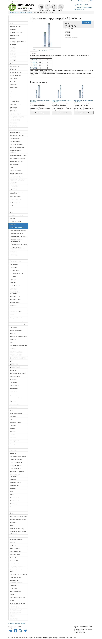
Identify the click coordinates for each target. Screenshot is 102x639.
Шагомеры (12, 494)
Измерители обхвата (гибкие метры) (17, 570)
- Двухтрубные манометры (17, 227)
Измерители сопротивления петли (18, 155)
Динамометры (13, 126)
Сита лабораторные (14, 404)
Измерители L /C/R (14, 563)
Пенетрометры (13, 333)
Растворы (12, 600)
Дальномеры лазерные (15, 113)
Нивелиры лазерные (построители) (15, 292)
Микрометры (13, 279)
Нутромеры (12, 308)
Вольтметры (13, 545)
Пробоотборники (14, 364)
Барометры (12, 53)
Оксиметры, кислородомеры (17, 321)
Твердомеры (13, 431)
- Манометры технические (16, 233)
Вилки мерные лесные (15, 75)
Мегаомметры (13, 252)
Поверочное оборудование (16, 351)
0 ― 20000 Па (33, 68)
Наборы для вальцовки (15, 591)
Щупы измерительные (15, 513)
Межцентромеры (14, 255)
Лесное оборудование (15, 196)
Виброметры (13, 69)
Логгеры (12, 209)
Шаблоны (12, 491)
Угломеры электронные (15, 465)
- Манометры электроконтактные (18, 244)
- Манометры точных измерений (18, 236)
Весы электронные (14, 66)
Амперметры (13, 536)
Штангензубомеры (14, 497)
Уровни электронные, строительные (15, 475)
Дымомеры (12, 129)
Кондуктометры (13, 189)
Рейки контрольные (14, 385)
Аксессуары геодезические (16, 32)
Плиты (11, 342)
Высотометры (13, 84)
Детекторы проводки (15, 120)
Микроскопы (13, 282)
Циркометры (13, 488)
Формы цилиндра (14, 485)
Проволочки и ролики (15, 367)
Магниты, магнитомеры (15, 221)
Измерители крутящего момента (18, 566)
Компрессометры (14, 186)
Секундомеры (13, 401)
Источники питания (14, 164)
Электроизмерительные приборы (18, 519)
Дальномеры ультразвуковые (17, 116)
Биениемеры (13, 57)
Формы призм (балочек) (15, 482)
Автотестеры (13, 23)
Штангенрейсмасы (14, 500)
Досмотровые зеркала (15, 554)
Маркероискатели (14, 585)
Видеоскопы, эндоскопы (15, 72)
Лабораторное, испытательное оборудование (17, 192)
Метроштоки (13, 276)
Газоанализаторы (14, 87)
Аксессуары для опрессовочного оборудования (18, 532)
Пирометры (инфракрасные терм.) (18, 336)
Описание (34, 53)
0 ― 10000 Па (33, 67)
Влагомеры (12, 81)
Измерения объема (14, 138)
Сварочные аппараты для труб (17, 603)
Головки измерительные (16, 104)
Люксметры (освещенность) (16, 215)
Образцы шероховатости (16, 318)
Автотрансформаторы (15, 26)
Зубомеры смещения (15, 132)
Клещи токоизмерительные (16, 173)
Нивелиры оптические (15, 296)
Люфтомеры (13, 218)
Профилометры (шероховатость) (18, 373)
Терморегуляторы (14, 606)
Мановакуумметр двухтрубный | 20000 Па (83, 100)
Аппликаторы (13, 44)
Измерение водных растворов (17, 135)
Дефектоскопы (13, 123)
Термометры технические (16, 444)
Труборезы (12, 616)
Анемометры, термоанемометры (18, 41)
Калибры (12, 167)
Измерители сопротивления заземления (16, 151)
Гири (11, 97)
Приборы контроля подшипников (18, 358)
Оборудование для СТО (15, 311)
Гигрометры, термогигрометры (17, 93)
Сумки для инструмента (15, 422)
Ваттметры (12, 542)
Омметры (12, 594)
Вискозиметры (13, 78)
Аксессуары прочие (14, 35)
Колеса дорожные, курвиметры (17, 179)
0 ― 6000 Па (34, 65)
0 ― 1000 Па (34, 59)
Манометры (12, 224)
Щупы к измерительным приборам (18, 516)
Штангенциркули (14, 504)
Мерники (12, 258)
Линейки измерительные (16, 199)
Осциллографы (13, 327)
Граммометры (13, 107)
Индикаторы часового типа (16, 161)
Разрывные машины (15, 376)
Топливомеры (13, 453)
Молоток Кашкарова (14, 285)
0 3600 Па (34, 62)
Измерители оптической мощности (18, 574)
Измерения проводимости (16, 141)
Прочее (11, 525)
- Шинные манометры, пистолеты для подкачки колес (17, 247)
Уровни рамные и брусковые (17, 471)
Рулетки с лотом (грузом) (16, 398)
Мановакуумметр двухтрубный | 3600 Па (39, 100)
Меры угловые (13, 267)
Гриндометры (13, 110)
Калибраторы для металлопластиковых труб (16, 581)
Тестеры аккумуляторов (15, 609)
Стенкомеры (13, 416)
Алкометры (12, 38)
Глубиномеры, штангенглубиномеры (15, 100)
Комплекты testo (14, 183)
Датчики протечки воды (15, 551)
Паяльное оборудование (16, 330)
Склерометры (13, 407)
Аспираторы (13, 50)
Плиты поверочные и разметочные (18, 345)
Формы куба (13, 479)
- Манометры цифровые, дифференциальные (16, 240)
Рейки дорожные (14, 382)
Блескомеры (13, 60)
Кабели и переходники (15, 577)
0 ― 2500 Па (34, 61)
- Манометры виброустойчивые (18, 230)
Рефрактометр (13, 391)
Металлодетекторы (14, 270)
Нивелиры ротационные (16, 299)
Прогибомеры (13, 370)
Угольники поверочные (15, 468)
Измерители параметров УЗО (17, 147)
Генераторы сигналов (15, 548)
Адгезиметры (13, 29)
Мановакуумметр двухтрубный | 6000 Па (61, 100)
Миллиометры (13, 588)
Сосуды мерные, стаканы (16, 413)
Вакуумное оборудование (16, 539)
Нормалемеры (13, 305)
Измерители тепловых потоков (17, 158)
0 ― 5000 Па (34, 64)
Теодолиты (12, 434)
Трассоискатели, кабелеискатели (18, 456)
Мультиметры (13, 288)
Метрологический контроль (16, 273)
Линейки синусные (14, 206)
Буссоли (12, 63)
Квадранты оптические (15, 170)
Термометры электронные (16, 447)
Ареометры (12, 47)
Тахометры (12, 428)
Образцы (12, 315)
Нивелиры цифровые (15, 302)
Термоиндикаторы (14, 441)
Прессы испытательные (15, 354)
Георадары (12, 90)
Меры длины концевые (15, 261)
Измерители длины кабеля (16, 144)
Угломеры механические (16, 462)
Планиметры (13, 339)
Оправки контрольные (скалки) (17, 324)
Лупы (11, 212)
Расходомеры (13, 379)
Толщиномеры (13, 450)
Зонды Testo (13, 557)
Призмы (12, 361)
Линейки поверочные (15, 202)
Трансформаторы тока (15, 613)
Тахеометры (13, 425)
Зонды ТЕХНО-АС (14, 560)
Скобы (11, 410)
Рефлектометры (14, 388)
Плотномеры (13, 348)
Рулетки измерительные (16, 394)
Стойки (11, 419)
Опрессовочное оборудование (17, 597)
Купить (86, 22)
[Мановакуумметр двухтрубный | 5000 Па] (47, 34)
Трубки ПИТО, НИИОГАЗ (16, 459)
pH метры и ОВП (14, 17)
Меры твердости (14, 264)
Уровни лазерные (14, 619)
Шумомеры (12, 510)
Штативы (12, 507)
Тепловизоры (13, 437)
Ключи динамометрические (16, 176)
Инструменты (13, 522)
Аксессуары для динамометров (17, 528)
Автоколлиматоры (14, 20)
